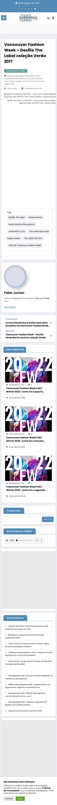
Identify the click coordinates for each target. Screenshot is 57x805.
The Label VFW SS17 (22, 81)
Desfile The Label (13, 76)
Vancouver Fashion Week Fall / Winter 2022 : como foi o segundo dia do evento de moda (25, 488)
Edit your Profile (42, 298)
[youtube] (35, 9)
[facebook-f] (22, 9)
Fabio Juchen (12, 88)
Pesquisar (14, 510)
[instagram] (32, 9)
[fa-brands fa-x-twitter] (25, 9)
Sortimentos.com (21, 79)
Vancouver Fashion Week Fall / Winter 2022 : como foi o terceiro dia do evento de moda (25, 439)
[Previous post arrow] (50, 322)
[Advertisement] (28, 580)
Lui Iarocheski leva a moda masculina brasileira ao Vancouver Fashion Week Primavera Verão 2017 (27, 324)
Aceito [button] (20, 798)
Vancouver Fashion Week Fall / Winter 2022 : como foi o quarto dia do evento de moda (24, 390)
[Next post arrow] (50, 336)
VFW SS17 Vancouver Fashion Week (25, 245)
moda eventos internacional (22, 224)
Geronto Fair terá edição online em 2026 (25, 711)
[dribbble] (28, 9)
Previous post (12, 319)
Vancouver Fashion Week (16, 71)
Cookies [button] (9, 798)
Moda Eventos (24, 76)
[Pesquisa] (48, 18)
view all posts (10, 307)
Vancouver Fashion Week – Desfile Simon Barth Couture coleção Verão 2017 (26, 336)
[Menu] (3, 17)
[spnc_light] (53, 18)
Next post (10, 331)
